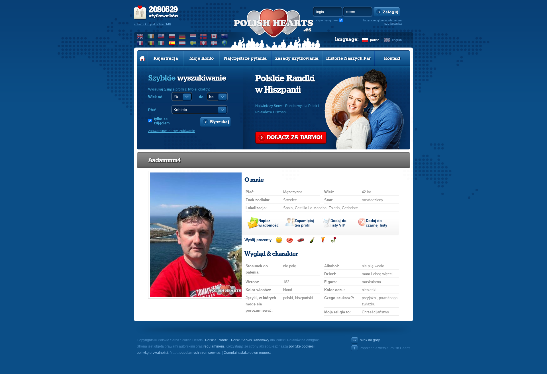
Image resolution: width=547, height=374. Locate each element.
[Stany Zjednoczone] (161, 36)
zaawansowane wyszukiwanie (171, 131)
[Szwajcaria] (203, 43)
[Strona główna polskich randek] (142, 58)
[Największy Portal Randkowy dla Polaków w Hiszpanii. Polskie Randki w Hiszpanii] (273, 29)
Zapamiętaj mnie (327, 20)
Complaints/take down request (247, 353)
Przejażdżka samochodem (300, 240)
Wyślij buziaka (289, 240)
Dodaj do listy (338, 223)
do (201, 97)
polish (374, 40)
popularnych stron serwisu (199, 353)
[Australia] (224, 36)
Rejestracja (166, 58)
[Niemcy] (182, 36)
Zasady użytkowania (297, 58)
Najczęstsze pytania (245, 58)
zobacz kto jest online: (152, 24)
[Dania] (214, 43)
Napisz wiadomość (268, 223)
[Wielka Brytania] (140, 36)
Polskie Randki (216, 340)
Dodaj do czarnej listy (376, 223)
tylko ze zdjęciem (162, 121)
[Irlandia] (150, 36)
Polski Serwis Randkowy (250, 340)
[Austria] (182, 43)
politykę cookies (301, 346)
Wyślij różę (333, 240)
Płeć (152, 110)
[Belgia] (150, 43)
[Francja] (140, 43)
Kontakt (392, 58)
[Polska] (171, 36)
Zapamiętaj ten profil (304, 223)
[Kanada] (214, 36)
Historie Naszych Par (348, 58)
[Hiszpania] (171, 43)
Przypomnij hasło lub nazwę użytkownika (382, 22)
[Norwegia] (203, 36)
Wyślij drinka (322, 240)
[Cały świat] (224, 43)
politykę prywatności (152, 353)
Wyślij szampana (312, 240)
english (397, 40)
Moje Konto (201, 58)
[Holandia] (193, 36)
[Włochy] (161, 43)
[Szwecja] (193, 43)
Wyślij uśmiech (278, 240)
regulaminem (213, 346)
